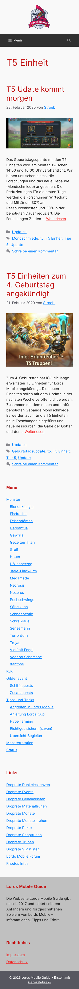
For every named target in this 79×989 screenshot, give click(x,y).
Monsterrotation (19, 743)
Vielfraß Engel (21, 650)
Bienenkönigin (21, 507)
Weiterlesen (56, 219)
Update (17, 245)
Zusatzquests (21, 693)
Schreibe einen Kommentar (35, 251)
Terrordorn (19, 635)
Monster (13, 499)
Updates (19, 232)
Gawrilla (17, 535)
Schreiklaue (19, 621)
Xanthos (17, 664)
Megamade (19, 578)
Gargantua (19, 528)
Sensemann (20, 628)
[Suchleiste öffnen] (69, 40)
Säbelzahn (19, 607)
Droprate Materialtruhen (26, 806)
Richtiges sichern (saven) (31, 728)
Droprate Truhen (20, 842)
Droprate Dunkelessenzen (28, 785)
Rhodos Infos (17, 863)
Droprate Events (19, 792)
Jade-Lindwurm (23, 571)
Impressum (15, 955)
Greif (14, 549)
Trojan (15, 643)
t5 (42, 238)
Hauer (15, 557)
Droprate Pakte (19, 828)
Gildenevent (16, 678)
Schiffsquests (21, 685)
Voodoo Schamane (26, 657)
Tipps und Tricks (20, 700)
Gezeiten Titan (22, 542)
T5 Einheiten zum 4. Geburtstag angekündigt (36, 284)
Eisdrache (18, 514)
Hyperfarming (21, 721)
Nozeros (17, 592)
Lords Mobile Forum (23, 856)
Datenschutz (17, 962)
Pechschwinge (22, 600)
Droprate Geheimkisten (25, 799)
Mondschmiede (25, 238)
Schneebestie (21, 614)
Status (11, 750)
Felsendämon (21, 521)
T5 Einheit (54, 238)
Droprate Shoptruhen (24, 835)
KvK (9, 671)
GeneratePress (39, 982)
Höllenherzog (21, 564)
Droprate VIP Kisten (23, 849)
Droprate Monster (21, 813)
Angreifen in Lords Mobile (32, 707)
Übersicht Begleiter (26, 736)
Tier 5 (11, 458)
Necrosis (17, 585)
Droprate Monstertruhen (26, 820)
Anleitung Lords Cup (27, 714)
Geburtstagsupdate (28, 451)
